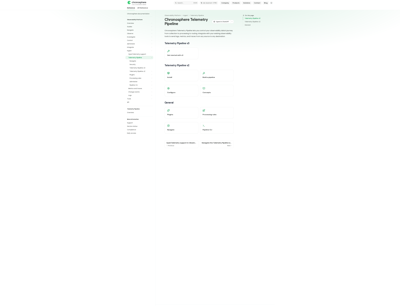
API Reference (142, 8)
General (247, 25)
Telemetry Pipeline (197, 15)
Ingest (185, 15)
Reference (131, 8)
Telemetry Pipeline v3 (252, 18)
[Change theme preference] (271, 2)
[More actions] (232, 21)
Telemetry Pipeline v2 (252, 22)
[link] (181, 53)
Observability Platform (173, 15)
